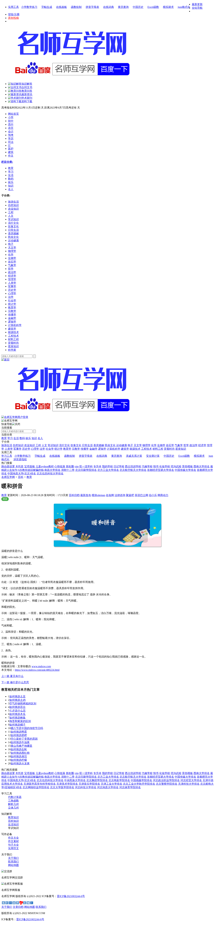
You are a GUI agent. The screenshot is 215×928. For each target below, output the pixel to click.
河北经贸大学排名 (191, 780)
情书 (156, 466)
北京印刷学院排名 (86, 470)
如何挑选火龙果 (20, 763)
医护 (10, 148)
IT (9, 145)
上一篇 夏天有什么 (12, 676)
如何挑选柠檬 (19, 759)
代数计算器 (15, 797)
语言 (10, 127)
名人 (40, 438)
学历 (10, 138)
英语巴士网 (141, 495)
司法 (10, 142)
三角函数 (13, 800)
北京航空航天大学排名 (133, 470)
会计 (10, 131)
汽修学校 (147, 466)
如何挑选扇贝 (19, 756)
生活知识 (13, 824)
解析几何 (13, 804)
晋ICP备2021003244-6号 (71, 896)
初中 (10, 120)
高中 (10, 124)
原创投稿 (13, 17)
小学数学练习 (29, 7)
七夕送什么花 (17, 710)
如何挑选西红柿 (20, 752)
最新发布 (85, 495)
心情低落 (59, 466)
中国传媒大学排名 (185, 470)
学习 (10, 438)
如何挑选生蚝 (19, 749)
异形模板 (187, 466)
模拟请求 (168, 7)
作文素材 (13, 841)
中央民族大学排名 (75, 780)
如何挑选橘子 (17, 724)
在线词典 (108, 7)
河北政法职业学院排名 (166, 780)
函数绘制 (76, 7)
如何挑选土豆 (17, 696)
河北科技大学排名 (85, 787)
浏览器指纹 (20, 459)
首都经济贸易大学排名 (160, 470)
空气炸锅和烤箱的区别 (22, 703)
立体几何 (13, 807)
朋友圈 (70, 466)
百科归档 (74, 495)
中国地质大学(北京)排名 (21, 473)
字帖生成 (46, 7)
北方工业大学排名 (108, 470)
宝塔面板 (29, 466)
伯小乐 (153, 495)
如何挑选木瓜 (17, 714)
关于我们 (13, 858)
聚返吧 (130, 495)
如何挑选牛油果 (20, 742)
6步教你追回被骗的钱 (31, 470)
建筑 (10, 152)
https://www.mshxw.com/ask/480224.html (37, 669)
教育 (4, 438)
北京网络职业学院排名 (36, 787)
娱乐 (28, 438)
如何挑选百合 (17, 707)
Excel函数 (153, 7)
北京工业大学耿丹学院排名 (139, 783)
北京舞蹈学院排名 (97, 780)
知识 (34, 438)
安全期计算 (153, 455)
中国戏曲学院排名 (141, 780)
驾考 (10, 135)
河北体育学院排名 (130, 787)
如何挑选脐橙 (19, 735)
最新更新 (197, 4)
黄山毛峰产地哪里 (21, 745)
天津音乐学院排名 (89, 783)
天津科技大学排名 (189, 783)
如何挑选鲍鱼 (17, 717)
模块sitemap (98, 495)
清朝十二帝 (68, 470)
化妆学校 (164, 466)
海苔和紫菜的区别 (20, 721)
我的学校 (107, 466)
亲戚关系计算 (134, 455)
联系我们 (13, 861)
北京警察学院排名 (166, 783)
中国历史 (138, 7)
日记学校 (119, 466)
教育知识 (13, 817)
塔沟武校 (176, 466)
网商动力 (163, 495)
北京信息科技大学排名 (50, 473)
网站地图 (13, 865)
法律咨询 (120, 495)
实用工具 (13, 7)
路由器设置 (8, 466)
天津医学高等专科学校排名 (40, 783)
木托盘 (19, 466)
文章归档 (18, 906)
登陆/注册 (13, 14)
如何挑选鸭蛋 (19, 731)
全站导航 (197, 7)
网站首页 (13, 113)
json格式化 (184, 7)
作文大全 (13, 837)
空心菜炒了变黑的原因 (24, 738)
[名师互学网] (71, 414)
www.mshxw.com (41, 666)
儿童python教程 (45, 466)
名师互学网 (8, 477)
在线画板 (61, 7)
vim (77, 466)
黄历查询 (123, 7)
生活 (16, 438)
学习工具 (6, 455)
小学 (10, 117)
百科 (20, 477)
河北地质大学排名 (108, 787)
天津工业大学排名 (111, 783)
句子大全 (13, 844)
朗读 (5, 499)
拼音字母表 (92, 7)
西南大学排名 (202, 466)
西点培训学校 (133, 466)
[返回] (5, 359)
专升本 (97, 466)
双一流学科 (86, 466)
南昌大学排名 (52, 470)
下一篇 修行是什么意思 (15, 682)
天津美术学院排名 (67, 783)
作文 (10, 155)
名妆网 (110, 495)
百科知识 (13, 820)
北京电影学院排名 (119, 780)
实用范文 (13, 848)
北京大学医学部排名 (62, 787)
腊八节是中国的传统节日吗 (27, 728)
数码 (22, 438)
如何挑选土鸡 (17, 700)
